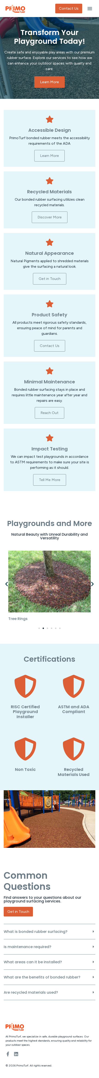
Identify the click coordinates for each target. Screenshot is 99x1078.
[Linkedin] (16, 1054)
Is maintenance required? (27, 946)
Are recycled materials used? (31, 992)
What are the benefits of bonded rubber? (42, 977)
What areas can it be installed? (33, 962)
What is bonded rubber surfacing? (35, 931)
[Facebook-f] (8, 1054)
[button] (89, 8)
